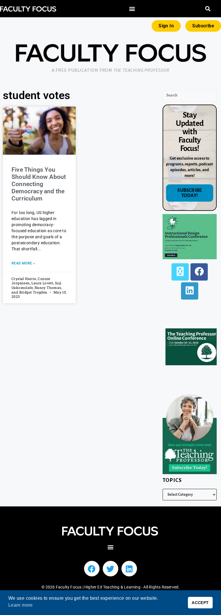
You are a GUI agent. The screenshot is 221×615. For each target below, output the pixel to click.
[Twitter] (110, 568)
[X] (180, 272)
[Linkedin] (129, 568)
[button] (132, 9)
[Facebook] (199, 272)
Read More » (23, 263)
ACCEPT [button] (200, 602)
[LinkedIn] (189, 291)
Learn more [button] (20, 605)
